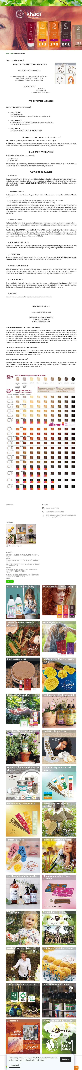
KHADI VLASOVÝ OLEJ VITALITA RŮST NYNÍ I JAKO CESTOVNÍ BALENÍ (23, 564)
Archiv (10, 581)
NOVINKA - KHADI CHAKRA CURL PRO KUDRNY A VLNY (22, 555)
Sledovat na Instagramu (15, 546)
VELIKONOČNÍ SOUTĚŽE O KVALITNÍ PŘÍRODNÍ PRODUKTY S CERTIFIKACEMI (21, 570)
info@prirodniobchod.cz (52, 508)
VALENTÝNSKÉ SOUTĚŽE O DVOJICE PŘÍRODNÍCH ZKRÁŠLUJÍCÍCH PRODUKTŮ (22, 575)
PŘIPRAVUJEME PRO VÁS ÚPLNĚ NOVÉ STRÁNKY (22, 560)
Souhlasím (66, 1059)
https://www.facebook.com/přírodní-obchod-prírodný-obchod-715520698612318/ (61, 516)
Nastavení (15, 1065)
